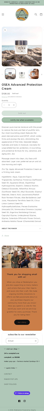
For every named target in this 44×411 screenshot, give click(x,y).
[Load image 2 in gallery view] (22, 74)
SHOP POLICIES (10, 384)
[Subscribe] (35, 341)
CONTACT (8, 374)
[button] (3, 14)
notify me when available (22, 120)
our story (22, 322)
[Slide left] (2, 74)
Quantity (5, 100)
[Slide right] (41, 74)
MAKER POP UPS (11, 379)
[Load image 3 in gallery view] (33, 74)
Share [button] (7, 236)
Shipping (4, 96)
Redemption (18, 410)
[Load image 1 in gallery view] (10, 74)
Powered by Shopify (29, 410)
